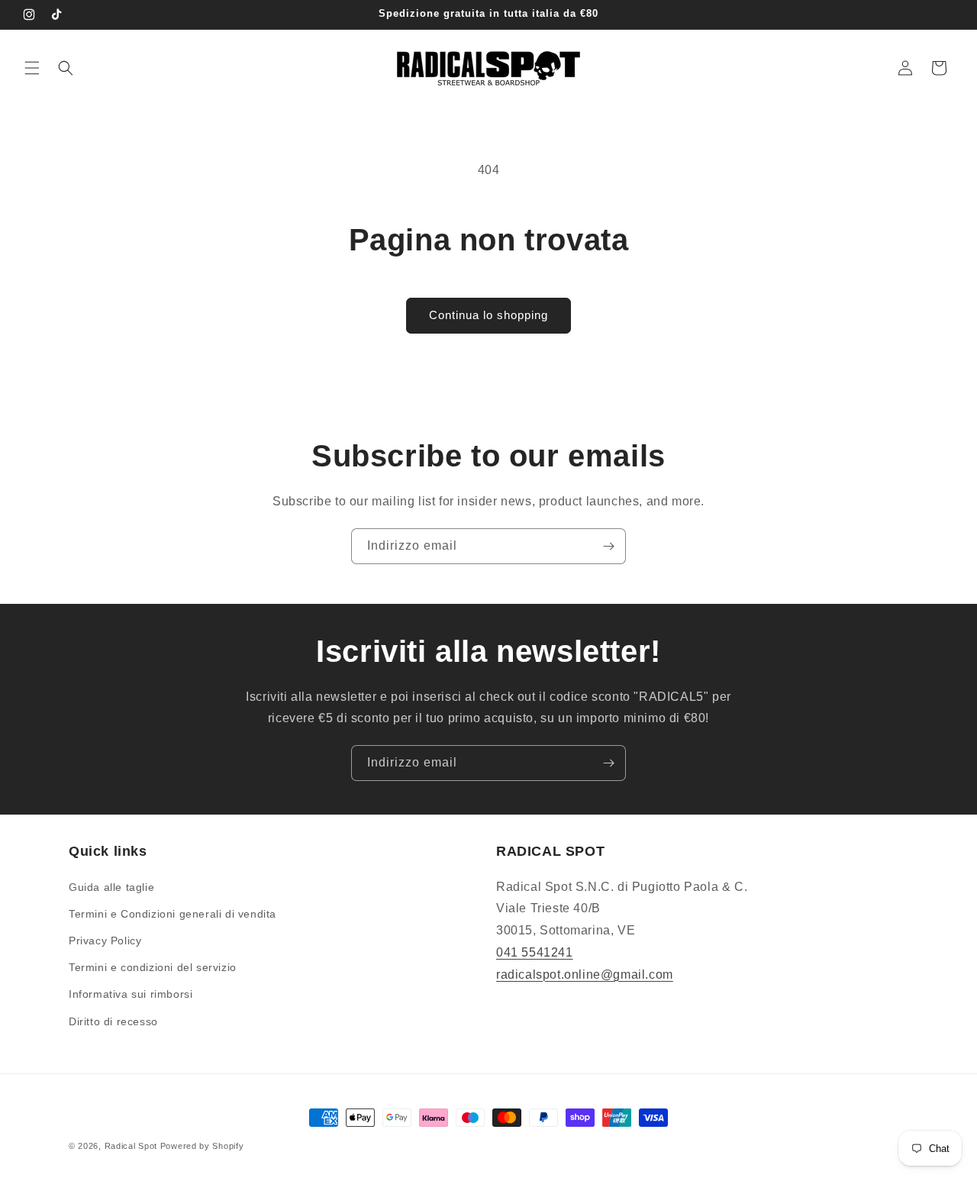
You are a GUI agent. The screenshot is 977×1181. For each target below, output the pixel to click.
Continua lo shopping (488, 314)
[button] (32, 68)
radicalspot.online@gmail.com (584, 974)
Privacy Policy (105, 940)
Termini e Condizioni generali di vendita (172, 914)
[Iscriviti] (608, 546)
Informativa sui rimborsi (130, 994)
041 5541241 (534, 952)
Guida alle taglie (111, 887)
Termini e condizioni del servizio (153, 967)
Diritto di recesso (113, 1021)
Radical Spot (131, 1145)
